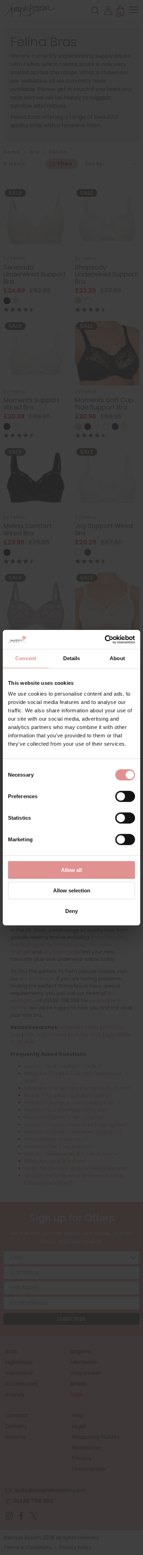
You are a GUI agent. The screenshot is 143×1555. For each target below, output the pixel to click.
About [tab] (117, 658)
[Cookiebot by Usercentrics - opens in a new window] (104, 639)
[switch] (125, 797)
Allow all (71, 870)
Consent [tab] (25, 658)
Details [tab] (71, 658)
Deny (71, 911)
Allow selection (71, 890)
